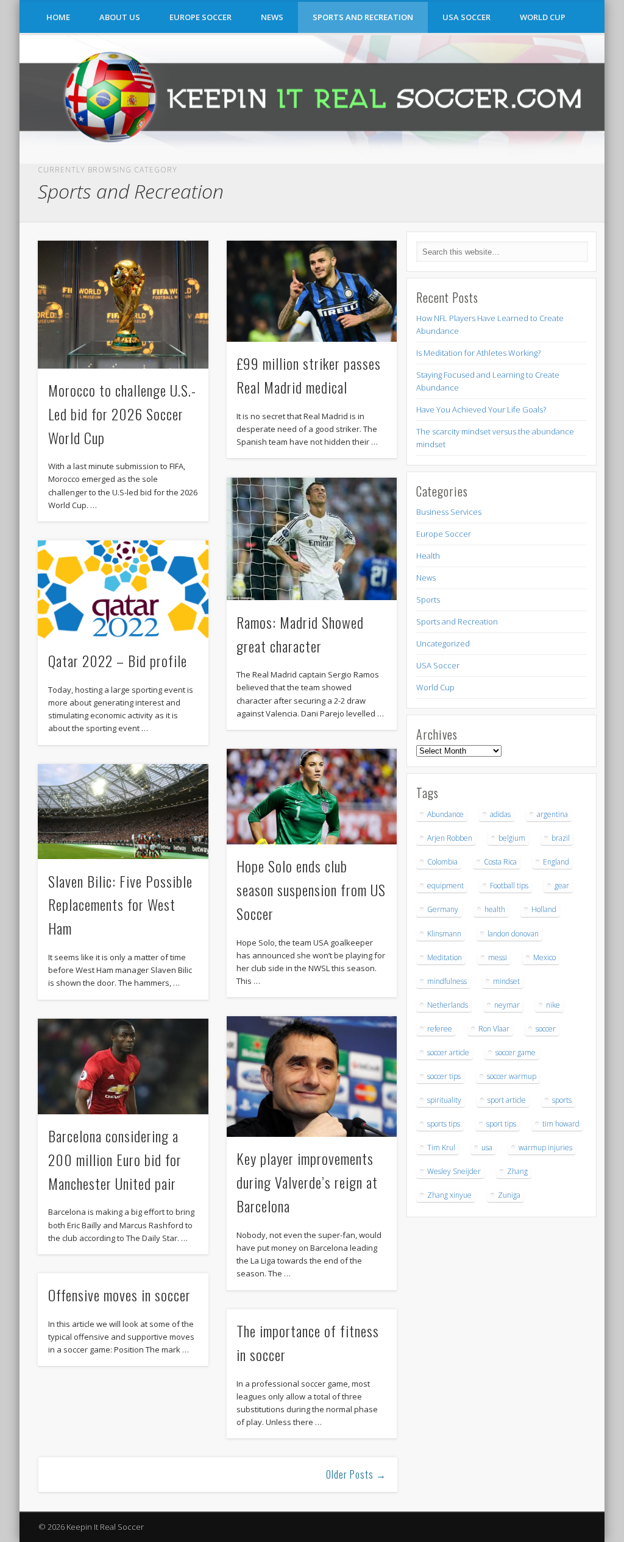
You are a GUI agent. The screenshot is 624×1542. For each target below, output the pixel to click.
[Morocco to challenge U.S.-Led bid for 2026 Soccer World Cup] (123, 304)
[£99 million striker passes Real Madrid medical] (312, 291)
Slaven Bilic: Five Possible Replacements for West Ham (120, 904)
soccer (546, 1029)
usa (486, 1147)
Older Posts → (356, 1474)
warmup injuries (545, 1147)
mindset (506, 981)
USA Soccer (466, 17)
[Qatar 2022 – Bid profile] (123, 589)
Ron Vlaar (493, 1029)
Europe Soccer (200, 17)
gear (562, 885)
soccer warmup (511, 1076)
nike (553, 1005)
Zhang (517, 1171)
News (272, 17)
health (494, 909)
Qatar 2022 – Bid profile (117, 660)
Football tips (509, 885)
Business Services (448, 511)
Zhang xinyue (449, 1195)
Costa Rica (500, 862)
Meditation (444, 957)
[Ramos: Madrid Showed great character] (312, 539)
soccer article (448, 1052)
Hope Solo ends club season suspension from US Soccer (311, 889)
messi (497, 957)
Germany (442, 909)
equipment (445, 885)
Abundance (445, 814)
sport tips (501, 1124)
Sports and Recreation (363, 17)
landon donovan (513, 933)
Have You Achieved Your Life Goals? (481, 409)
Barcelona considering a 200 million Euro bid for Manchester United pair (115, 1159)
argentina (552, 814)
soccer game (515, 1052)
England (556, 862)
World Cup (543, 17)
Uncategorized (443, 643)
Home (58, 17)
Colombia (442, 862)
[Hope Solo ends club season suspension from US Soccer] (312, 796)
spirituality (444, 1100)
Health (428, 555)
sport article (507, 1100)
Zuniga (509, 1195)
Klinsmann (444, 933)
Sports (428, 599)
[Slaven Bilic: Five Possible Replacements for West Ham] (123, 812)
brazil (560, 838)
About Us (119, 17)
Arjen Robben (449, 838)
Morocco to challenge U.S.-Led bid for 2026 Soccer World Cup (122, 413)
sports (562, 1100)
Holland (543, 909)
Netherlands (447, 1005)
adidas (500, 814)
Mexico (544, 957)
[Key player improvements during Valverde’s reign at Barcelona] (312, 1076)
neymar (507, 1005)
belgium (511, 838)
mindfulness (447, 981)
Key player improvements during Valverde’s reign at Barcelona (307, 1182)
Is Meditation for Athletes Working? (478, 352)
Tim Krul (441, 1147)
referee (439, 1029)
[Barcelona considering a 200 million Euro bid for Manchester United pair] (123, 1066)
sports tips (443, 1124)
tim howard (561, 1124)
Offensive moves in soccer (119, 1295)
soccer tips (444, 1076)
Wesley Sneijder (454, 1171)
